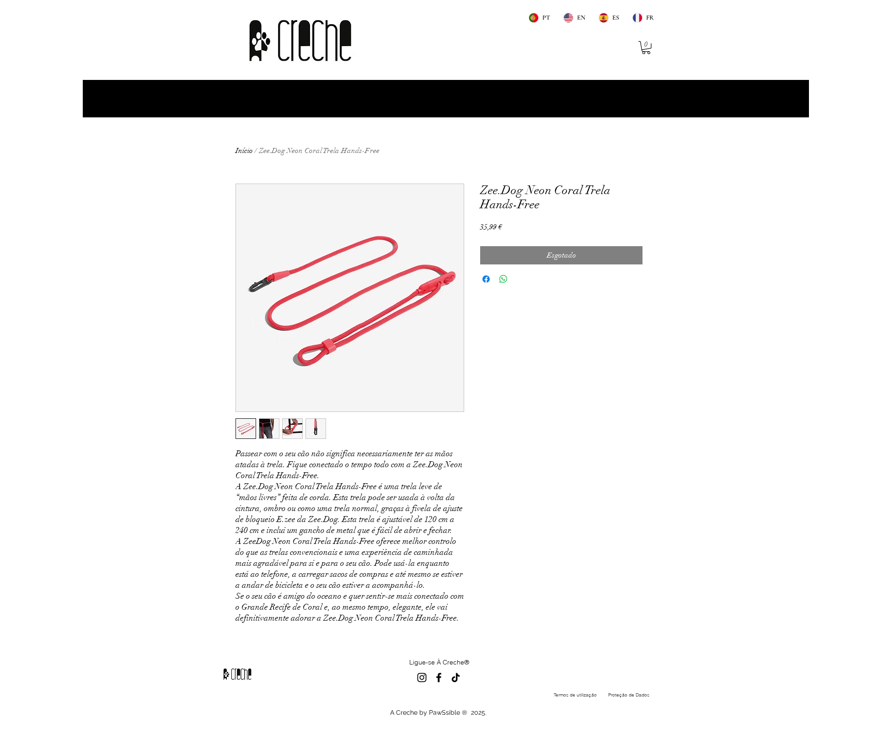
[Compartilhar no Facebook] (486, 279)
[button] (646, 47)
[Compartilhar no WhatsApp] (503, 279)
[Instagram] (422, 677)
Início (244, 150)
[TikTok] (456, 677)
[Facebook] (439, 677)
